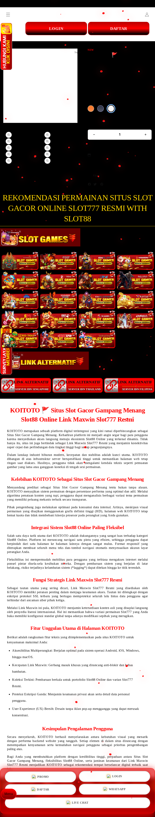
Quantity (94, 124)
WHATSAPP (117, 790)
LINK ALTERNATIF (31, 385)
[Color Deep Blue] (100, 108)
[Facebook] (90, 185)
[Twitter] (96, 185)
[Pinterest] (103, 185)
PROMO (43, 775)
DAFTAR (43, 790)
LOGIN (117, 776)
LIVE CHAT (80, 804)
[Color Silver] (111, 109)
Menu (8, 794)
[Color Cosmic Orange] (91, 108)
